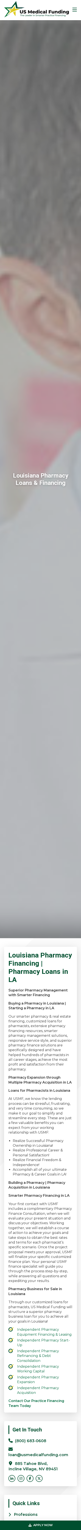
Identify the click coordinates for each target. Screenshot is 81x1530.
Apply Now (42, 1525)
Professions (26, 1514)
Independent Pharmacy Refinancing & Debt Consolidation (38, 1356)
